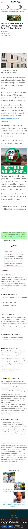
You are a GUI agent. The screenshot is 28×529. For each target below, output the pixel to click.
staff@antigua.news (5, 33)
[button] (2, 2)
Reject (10, 526)
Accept (4, 526)
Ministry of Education (9, 118)
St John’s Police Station (13, 133)
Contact (14, 514)
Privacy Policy (14, 515)
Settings (17, 526)
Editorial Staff (5, 31)
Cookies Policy (14, 517)
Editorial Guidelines (14, 510)
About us (14, 512)
